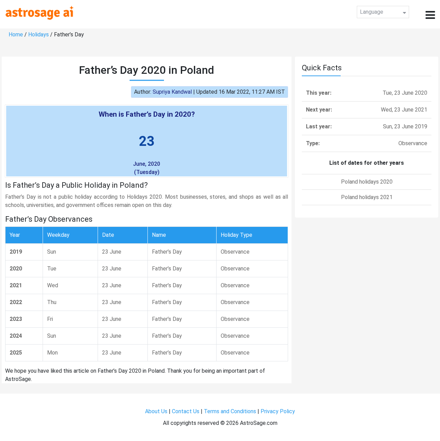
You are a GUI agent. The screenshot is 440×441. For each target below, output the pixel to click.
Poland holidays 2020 (367, 181)
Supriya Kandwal (172, 92)
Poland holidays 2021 (367, 197)
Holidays (38, 34)
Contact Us (185, 411)
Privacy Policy (278, 411)
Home (16, 34)
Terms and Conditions (230, 411)
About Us (156, 411)
